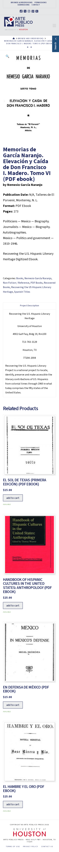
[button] (54, 26)
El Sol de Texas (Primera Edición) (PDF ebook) (24, 482)
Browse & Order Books (21, 2)
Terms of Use (13, 847)
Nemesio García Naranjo (37, 278)
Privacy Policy (30, 847)
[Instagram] (29, 11)
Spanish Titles (22, 292)
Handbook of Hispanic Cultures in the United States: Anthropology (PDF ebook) (27, 586)
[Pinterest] (33, 11)
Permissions (40, 2)
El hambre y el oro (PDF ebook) (23, 789)
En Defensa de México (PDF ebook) (26, 689)
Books (19, 278)
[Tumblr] (37, 11)
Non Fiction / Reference (16, 283)
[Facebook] (22, 11)
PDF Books (36, 283)
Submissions (24, 5)
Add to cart (12, 498)
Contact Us (47, 847)
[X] (26, 11)
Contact (36, 5)
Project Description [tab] (29, 305)
